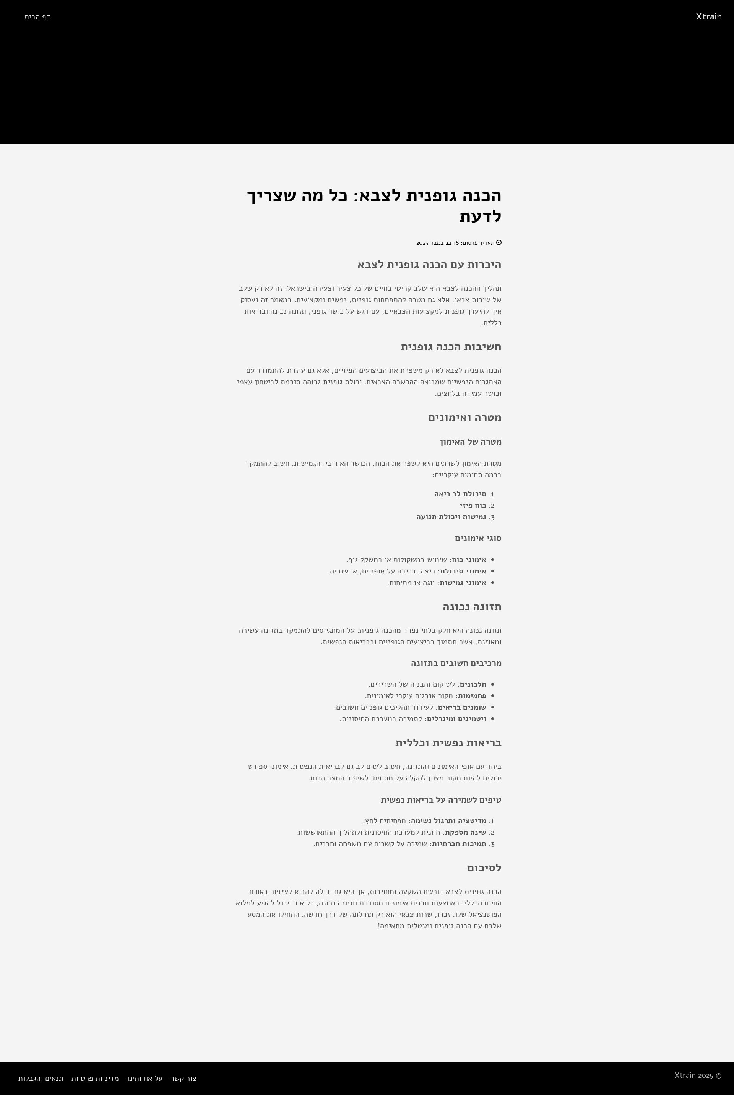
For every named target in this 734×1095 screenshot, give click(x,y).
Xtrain (709, 16)
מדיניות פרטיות (95, 1078)
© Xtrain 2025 (698, 1075)
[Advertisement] (367, 90)
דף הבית (37, 16)
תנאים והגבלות (40, 1078)
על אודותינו (144, 1078)
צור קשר (183, 1078)
